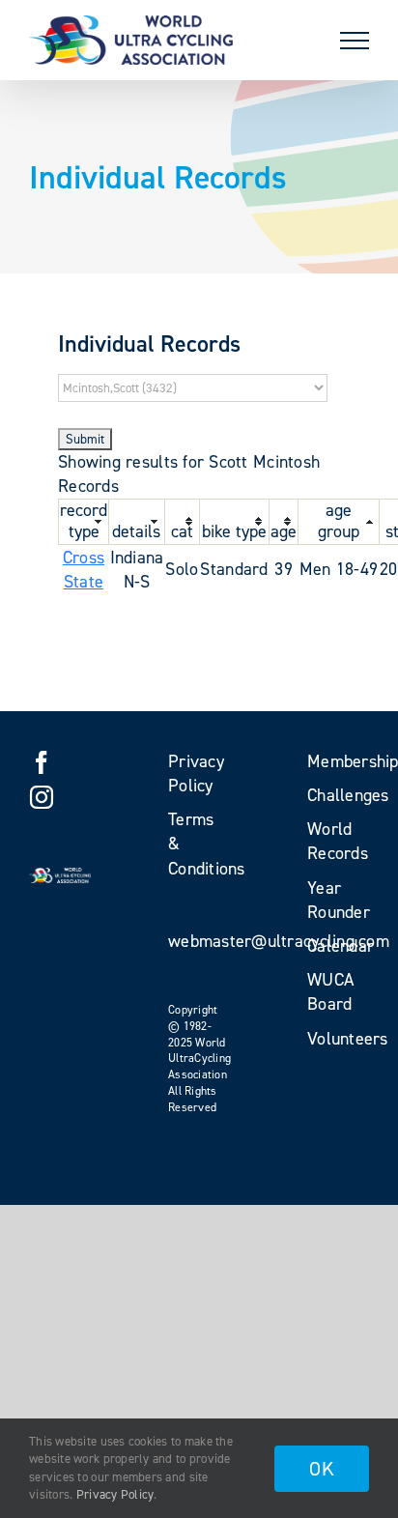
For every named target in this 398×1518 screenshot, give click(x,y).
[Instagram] (41, 797)
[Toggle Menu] (354, 40)
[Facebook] (41, 762)
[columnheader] (84, 522)
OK (321, 1468)
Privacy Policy (115, 1494)
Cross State (83, 569)
